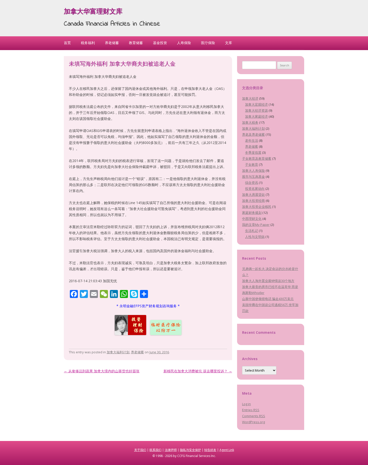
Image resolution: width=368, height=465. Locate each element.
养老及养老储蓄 (253, 134)
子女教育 (251, 164)
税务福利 (88, 42)
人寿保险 (184, 42)
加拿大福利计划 (118, 352)
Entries (250, 410)
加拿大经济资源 (256, 110)
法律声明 (171, 450)
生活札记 (251, 230)
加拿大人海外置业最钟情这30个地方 (268, 280)
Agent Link (227, 450)
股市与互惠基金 (253, 176)
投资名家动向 (255, 188)
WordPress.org (253, 422)
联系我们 (155, 450)
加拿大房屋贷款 (253, 194)
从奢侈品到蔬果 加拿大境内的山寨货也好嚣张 (101, 371)
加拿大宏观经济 (256, 104)
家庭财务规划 (252, 212)
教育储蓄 (136, 42)
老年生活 (251, 140)
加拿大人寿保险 (253, 170)
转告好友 (210, 450)
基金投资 (160, 42)
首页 (67, 42)
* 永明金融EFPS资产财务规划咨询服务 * (148, 305)
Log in (246, 404)
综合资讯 (251, 182)
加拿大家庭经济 (256, 116)
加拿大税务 (250, 122)
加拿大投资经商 (253, 200)
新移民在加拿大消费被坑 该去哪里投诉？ (197, 371)
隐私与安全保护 (190, 450)
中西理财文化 (252, 218)
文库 (228, 42)
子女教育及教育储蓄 (256, 158)
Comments (253, 416)
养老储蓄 (112, 42)
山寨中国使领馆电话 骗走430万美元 (268, 298)
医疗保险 (208, 42)
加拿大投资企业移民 (256, 206)
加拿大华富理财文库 (93, 12)
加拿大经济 (250, 98)
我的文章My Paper (256, 224)
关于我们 (140, 450)
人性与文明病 (255, 236)
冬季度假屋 (253, 152)
